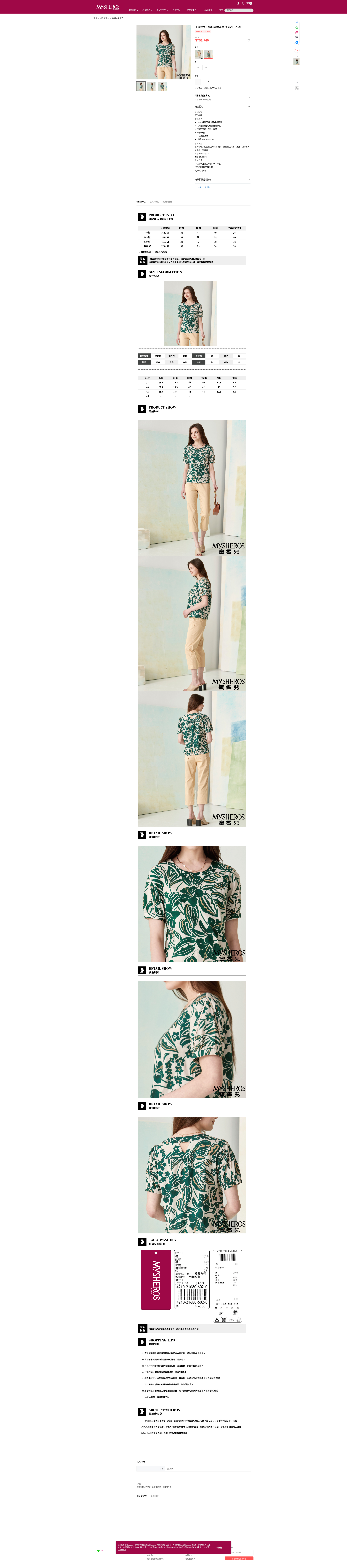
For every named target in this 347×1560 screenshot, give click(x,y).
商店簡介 (150, 1555)
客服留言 (188, 1555)
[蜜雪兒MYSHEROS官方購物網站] (109, 7)
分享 (199, 187)
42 (206, 68)
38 (198, 68)
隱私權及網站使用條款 (155, 1559)
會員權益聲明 (190, 1559)
